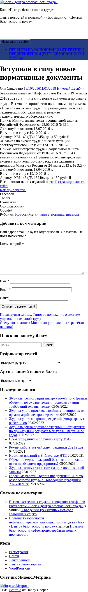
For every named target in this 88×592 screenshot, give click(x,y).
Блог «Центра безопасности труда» (27, 10)
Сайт (4, 298)
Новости (21, 214)
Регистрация (18, 552)
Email (5, 289)
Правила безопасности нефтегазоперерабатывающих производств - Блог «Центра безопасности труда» (47, 522)
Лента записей (20, 560)
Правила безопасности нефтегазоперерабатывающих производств (46, 530)
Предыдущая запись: (40, 317)
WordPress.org (19, 568)
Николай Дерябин (71, 88)
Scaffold (15, 590)
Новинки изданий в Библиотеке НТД (38, 455)
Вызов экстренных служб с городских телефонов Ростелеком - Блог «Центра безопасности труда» (47, 504)
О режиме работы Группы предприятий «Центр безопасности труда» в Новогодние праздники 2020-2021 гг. (46, 480)
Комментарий (12, 244)
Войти (14, 556)
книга (44, 214)
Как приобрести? (13, 190)
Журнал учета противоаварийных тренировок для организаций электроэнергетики (47, 413)
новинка (57, 214)
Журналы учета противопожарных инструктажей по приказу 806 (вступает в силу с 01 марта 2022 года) (47, 431)
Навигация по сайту (15, 41)
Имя (4, 281)
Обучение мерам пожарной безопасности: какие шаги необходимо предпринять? (46, 462)
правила (72, 214)
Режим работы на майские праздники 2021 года (46, 447)
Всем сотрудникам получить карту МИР (40, 439)
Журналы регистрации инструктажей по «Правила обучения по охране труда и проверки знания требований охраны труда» (48, 402)
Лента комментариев (25, 564)
